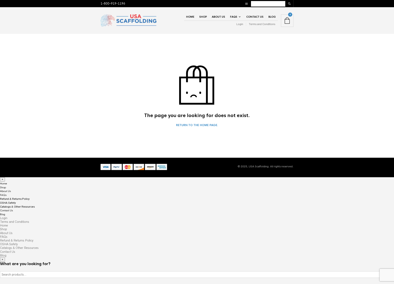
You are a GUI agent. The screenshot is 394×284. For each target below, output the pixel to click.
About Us (218, 16)
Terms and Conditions (262, 24)
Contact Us (254, 16)
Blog (272, 16)
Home (190, 16)
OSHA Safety (8, 202)
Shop (203, 16)
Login (239, 24)
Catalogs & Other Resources (17, 206)
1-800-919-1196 (113, 3)
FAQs (233, 16)
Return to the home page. (197, 125)
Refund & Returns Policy (15, 198)
